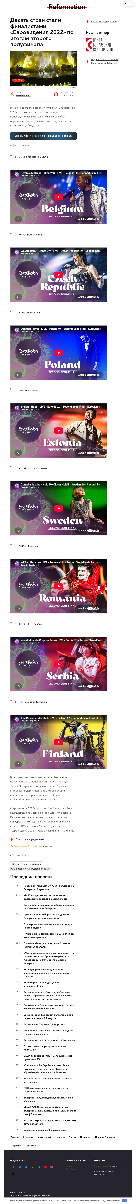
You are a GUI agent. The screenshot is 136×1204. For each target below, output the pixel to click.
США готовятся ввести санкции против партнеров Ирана (46, 1090)
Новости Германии (105, 1137)
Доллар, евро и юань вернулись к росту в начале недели (48, 926)
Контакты (31, 1146)
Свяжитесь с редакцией (30, 839)
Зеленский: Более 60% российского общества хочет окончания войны (45, 1132)
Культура (18, 80)
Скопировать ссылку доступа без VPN (31, 869)
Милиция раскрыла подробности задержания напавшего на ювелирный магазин (46, 973)
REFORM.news (23, 95)
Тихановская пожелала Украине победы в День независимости (48, 1032)
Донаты (15, 1137)
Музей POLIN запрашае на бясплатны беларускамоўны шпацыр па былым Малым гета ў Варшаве (50, 1110)
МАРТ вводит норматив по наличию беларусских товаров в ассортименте (45, 897)
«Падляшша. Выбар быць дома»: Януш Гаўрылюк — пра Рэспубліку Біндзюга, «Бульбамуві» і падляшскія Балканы (46, 1069)
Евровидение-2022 (20, 855)
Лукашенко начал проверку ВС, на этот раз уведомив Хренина (49, 936)
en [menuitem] (131, 4)
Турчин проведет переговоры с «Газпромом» (50, 1040)
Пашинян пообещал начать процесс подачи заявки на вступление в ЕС (49, 1007)
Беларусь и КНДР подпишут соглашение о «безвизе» (48, 1099)
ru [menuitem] (126, 4)
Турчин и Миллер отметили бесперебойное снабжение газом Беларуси (49, 907)
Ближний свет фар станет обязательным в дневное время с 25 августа (48, 1017)
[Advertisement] (106, 86)
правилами (115, 1166)
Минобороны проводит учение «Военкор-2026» (42, 984)
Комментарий (44, 1137)
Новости (60, 1137)
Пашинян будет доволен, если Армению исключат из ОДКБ (47, 945)
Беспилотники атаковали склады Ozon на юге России (48, 1080)
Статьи (72, 1137)
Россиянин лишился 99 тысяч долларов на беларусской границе (49, 888)
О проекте (16, 1146)
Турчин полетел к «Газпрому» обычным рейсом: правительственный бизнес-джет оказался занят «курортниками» (48, 995)
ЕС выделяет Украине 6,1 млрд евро (45, 1024)
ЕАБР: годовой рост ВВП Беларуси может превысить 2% (48, 1057)
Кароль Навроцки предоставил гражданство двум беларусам (50, 1122)
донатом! (47, 846)
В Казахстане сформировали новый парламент (45, 1048)
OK (124, 1201)
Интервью (85, 1137)
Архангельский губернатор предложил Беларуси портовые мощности (46, 916)
